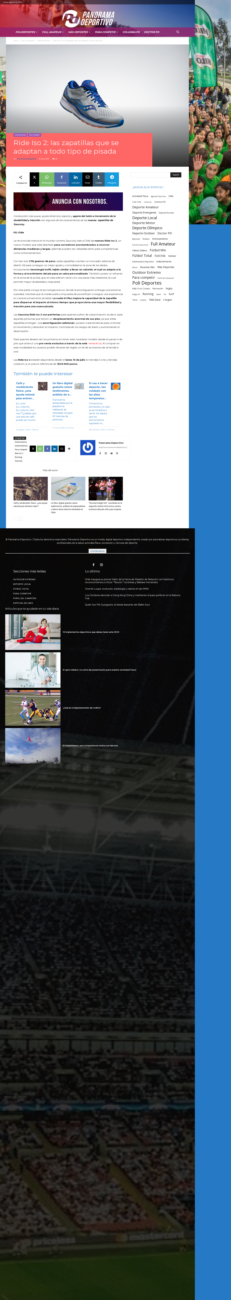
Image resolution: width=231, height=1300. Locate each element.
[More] (69, 449)
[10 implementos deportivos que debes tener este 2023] (32, 632)
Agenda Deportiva (158, 196)
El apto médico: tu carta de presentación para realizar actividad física (99, 669)
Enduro (146, 239)
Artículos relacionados (27, 470)
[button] (178, 31)
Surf (171, 294)
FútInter (172, 255)
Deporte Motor (143, 223)
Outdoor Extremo (146, 272)
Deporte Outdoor (143, 233)
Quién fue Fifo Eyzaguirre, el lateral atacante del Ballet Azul (117, 604)
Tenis (134, 300)
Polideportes (25, 32)
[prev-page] (15, 519)
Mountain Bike (147, 267)
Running (18, 457)
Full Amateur (51, 32)
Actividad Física (140, 196)
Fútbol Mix (158, 250)
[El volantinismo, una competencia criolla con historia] (32, 746)
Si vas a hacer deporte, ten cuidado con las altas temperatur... (98, 391)
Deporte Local (144, 217)
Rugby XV (136, 294)
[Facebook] (47, 449)
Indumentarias (43, 40)
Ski (165, 294)
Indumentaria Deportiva (143, 261)
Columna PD (131, 32)
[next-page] (20, 519)
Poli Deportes (147, 283)
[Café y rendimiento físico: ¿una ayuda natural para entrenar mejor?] (31, 488)
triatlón (143, 300)
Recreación (158, 288)
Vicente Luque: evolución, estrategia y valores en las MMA (117, 588)
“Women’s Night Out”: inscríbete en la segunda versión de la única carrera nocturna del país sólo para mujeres (105, 506)
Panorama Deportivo (26, 159)
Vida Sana (154, 299)
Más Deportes (78, 32)
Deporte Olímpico (147, 228)
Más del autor (50, 470)
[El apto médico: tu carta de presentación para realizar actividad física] (32, 670)
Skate (158, 294)
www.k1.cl (95, 343)
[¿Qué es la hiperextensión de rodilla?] (32, 708)
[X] (33, 449)
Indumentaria (21, 442)
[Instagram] (107, 453)
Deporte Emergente (144, 212)
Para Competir (105, 32)
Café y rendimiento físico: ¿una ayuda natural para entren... (25, 391)
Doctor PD (151, 32)
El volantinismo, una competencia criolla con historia (90, 745)
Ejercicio (136, 239)
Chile (170, 196)
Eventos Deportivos (140, 245)
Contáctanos (97, 551)
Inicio (16, 40)
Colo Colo (136, 202)
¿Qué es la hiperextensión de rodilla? (82, 707)
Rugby (169, 288)
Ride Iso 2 (19, 453)
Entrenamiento (160, 238)
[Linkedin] (54, 449)
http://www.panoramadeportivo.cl (113, 447)
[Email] (62, 449)
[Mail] (112, 453)
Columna (147, 202)
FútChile (160, 255)
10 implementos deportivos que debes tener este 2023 (91, 632)
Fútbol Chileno (139, 250)
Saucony (18, 461)
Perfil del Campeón (166, 278)
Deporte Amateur (145, 207)
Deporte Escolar (166, 212)
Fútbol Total (142, 255)
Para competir (21, 449)
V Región (167, 299)
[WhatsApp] (40, 449)
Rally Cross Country (141, 288)
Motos (134, 267)
